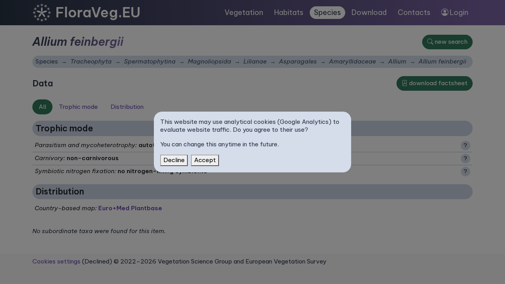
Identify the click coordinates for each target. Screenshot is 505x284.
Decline (174, 160)
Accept (205, 160)
